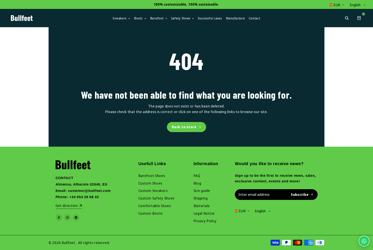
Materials (201, 205)
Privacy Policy (205, 221)
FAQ (196, 175)
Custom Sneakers (153, 190)
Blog (197, 183)
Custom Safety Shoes (156, 198)
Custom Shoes (150, 183)
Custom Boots (150, 213)
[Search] (346, 18)
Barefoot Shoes (151, 175)
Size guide (201, 190)
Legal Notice (204, 213)
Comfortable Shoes (154, 205)
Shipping (200, 198)
